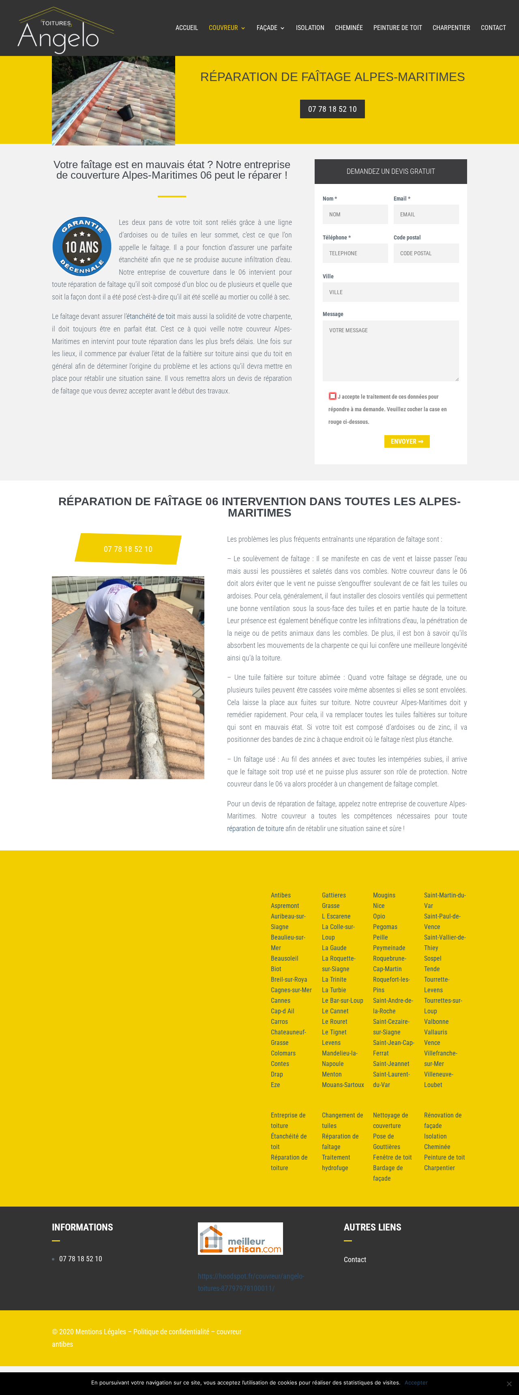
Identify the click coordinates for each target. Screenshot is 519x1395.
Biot (276, 969)
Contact (493, 28)
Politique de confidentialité (171, 1331)
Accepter (416, 1382)
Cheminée (349, 28)
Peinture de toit (397, 28)
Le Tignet (334, 1032)
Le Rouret (334, 1021)
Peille (380, 937)
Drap (277, 1074)
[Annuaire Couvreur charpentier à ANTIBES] (240, 1252)
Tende (432, 969)
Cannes (280, 1000)
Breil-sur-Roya (289, 979)
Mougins (384, 895)
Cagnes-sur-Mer (291, 990)
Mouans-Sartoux (343, 1085)
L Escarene (336, 916)
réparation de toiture (255, 828)
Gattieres (334, 895)
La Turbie (334, 990)
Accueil (187, 28)
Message (333, 314)
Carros (279, 1021)
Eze (275, 1085)
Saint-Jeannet (391, 1064)
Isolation (310, 28)
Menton (332, 1074)
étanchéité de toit (151, 316)
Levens (331, 1043)
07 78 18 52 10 (332, 109)
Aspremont (285, 906)
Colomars (283, 1053)
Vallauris (435, 1032)
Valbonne (436, 1021)
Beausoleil (284, 958)
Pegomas (385, 927)
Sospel (433, 958)
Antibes (281, 895)
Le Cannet (335, 1011)
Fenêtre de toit (392, 1157)
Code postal (407, 237)
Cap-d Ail (282, 1011)
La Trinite (334, 979)
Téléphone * (337, 237)
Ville (328, 276)
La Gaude (334, 948)
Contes (280, 1064)
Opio (379, 916)
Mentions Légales (100, 1331)
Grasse (331, 906)
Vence (432, 1043)
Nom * (330, 198)
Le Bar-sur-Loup (342, 1000)
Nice (379, 906)
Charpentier (451, 28)
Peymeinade (389, 948)
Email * (402, 198)
